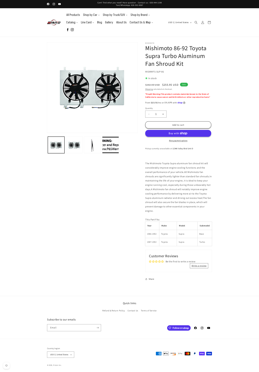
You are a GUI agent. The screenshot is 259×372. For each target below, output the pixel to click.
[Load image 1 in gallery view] (56, 145)
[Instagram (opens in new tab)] (72, 30)
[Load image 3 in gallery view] (92, 145)
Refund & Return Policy (113, 310)
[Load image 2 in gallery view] (74, 145)
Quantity (149, 108)
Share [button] (151, 279)
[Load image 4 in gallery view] (110, 145)
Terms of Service (149, 310)
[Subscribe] (97, 327)
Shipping (149, 89)
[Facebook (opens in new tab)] (67, 30)
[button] (196, 22)
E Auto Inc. (57, 365)
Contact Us (133, 310)
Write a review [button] (199, 265)
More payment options (178, 140)
